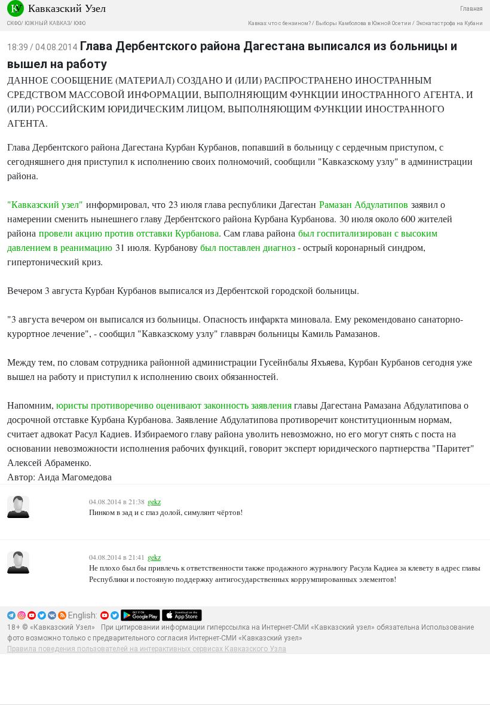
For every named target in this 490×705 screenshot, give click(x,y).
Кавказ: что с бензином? (279, 23)
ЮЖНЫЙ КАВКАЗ (47, 23)
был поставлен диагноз (247, 247)
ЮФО (79, 23)
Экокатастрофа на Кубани (449, 23)
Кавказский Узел (67, 8)
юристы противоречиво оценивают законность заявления (174, 405)
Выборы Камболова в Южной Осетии (363, 23)
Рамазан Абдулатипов (363, 204)
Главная (471, 8)
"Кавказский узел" (45, 204)
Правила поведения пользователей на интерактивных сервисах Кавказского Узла (146, 649)
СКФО (14, 23)
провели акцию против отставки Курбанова (129, 232)
